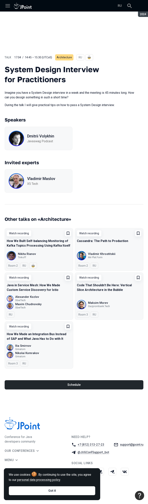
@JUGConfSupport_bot (93, 452)
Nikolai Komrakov (27, 353)
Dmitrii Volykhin (40, 136)
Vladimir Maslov (41, 178)
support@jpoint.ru (131, 444)
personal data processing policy (38, 480)
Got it (52, 490)
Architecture (64, 57)
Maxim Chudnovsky (28, 304)
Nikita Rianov (27, 253)
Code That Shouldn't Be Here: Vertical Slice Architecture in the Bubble (104, 287)
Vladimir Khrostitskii (101, 253)
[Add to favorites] (68, 233)
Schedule (74, 385)
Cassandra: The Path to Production (102, 241)
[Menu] (8, 6)
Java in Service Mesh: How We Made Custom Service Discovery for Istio (33, 287)
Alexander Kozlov (27, 296)
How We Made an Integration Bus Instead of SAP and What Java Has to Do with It (36, 336)
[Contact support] (139, 495)
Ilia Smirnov (23, 345)
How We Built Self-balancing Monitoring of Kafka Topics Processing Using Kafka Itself (38, 243)
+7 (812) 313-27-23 (91, 444)
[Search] (129, 6)
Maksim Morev (98, 302)
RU (120, 6)
